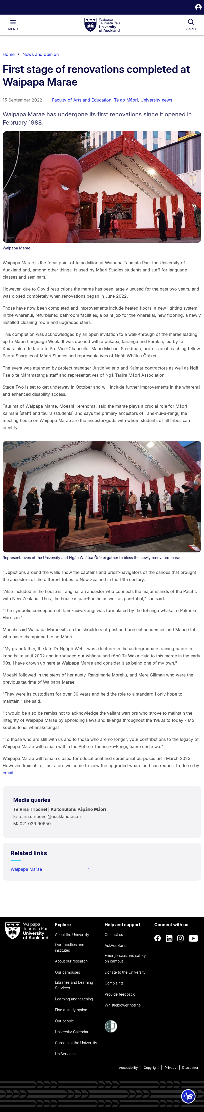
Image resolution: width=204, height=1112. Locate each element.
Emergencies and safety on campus (125, 958)
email (8, 772)
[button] (198, 8)
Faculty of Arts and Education (81, 100)
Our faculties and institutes (69, 947)
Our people (64, 1021)
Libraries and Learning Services (74, 985)
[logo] (102, 25)
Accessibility (128, 1068)
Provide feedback (120, 994)
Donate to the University (125, 972)
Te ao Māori (126, 100)
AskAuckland (115, 945)
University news (156, 100)
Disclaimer (190, 1068)
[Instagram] (180, 938)
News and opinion (41, 54)
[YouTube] (193, 938)
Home (9, 54)
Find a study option (71, 1010)
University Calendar (71, 1032)
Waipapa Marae (26, 869)
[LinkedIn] (169, 938)
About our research (71, 961)
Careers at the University (76, 1042)
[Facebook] (157, 938)
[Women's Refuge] (111, 1031)
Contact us (114, 934)
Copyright (151, 1068)
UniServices (65, 1054)
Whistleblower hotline (123, 1005)
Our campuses (67, 972)
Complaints (114, 983)
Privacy (170, 1068)
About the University (72, 934)
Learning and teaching (74, 999)
